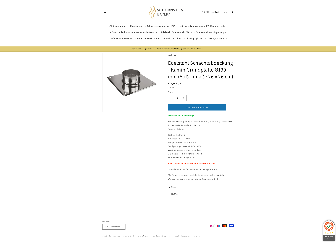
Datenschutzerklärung (158, 236)
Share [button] (173, 187)
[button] (105, 12)
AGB (170, 236)
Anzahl (170, 92)
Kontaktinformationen (182, 236)
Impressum (196, 236)
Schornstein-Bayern (114, 236)
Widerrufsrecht (143, 236)
